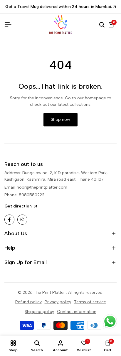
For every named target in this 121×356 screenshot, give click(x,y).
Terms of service (90, 301)
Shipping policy (39, 311)
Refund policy (28, 301)
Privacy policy (58, 301)
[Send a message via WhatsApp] (110, 321)
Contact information (76, 311)
